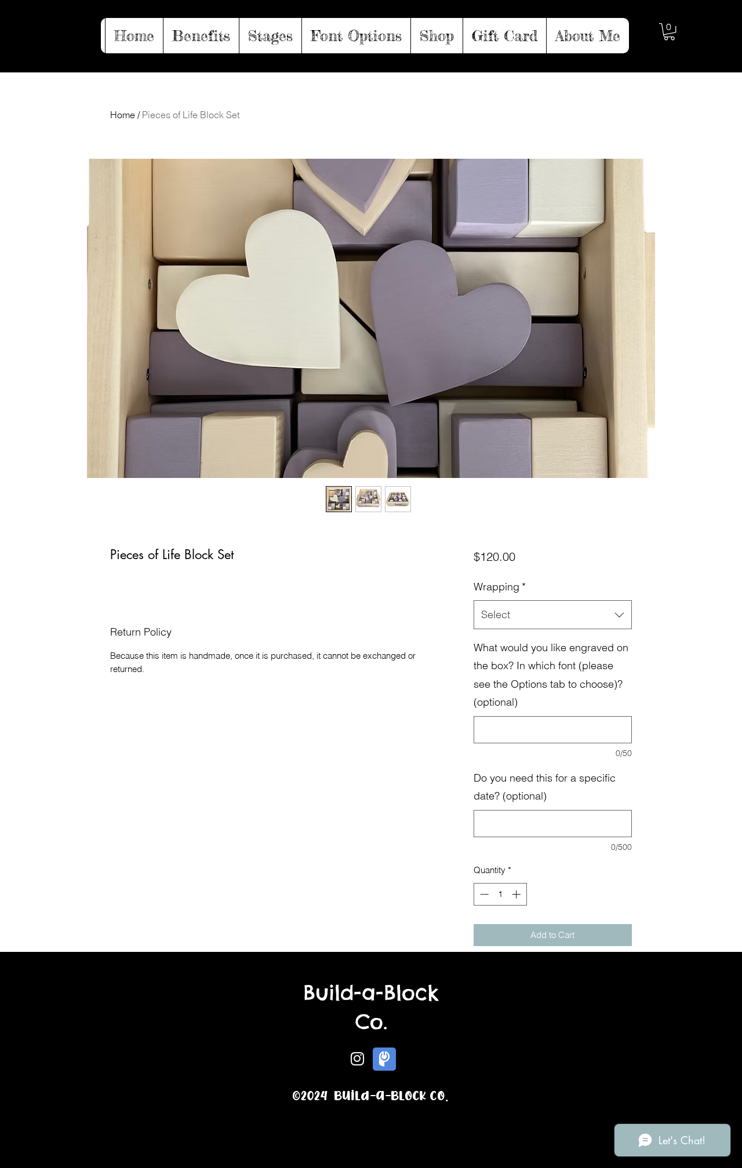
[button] (669, 31)
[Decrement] (483, 894)
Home (122, 115)
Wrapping (500, 586)
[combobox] (553, 614)
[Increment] (517, 894)
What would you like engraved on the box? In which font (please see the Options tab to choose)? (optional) (551, 675)
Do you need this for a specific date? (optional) (545, 787)
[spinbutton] (500, 894)
